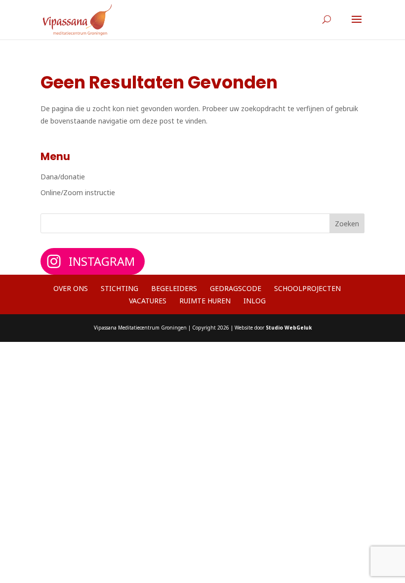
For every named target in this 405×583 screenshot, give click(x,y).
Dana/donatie (62, 176)
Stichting (119, 288)
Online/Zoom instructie (77, 192)
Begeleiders (174, 288)
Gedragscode (235, 288)
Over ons (70, 288)
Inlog (254, 300)
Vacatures (147, 300)
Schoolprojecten (307, 288)
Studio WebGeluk (289, 327)
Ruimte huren (205, 300)
